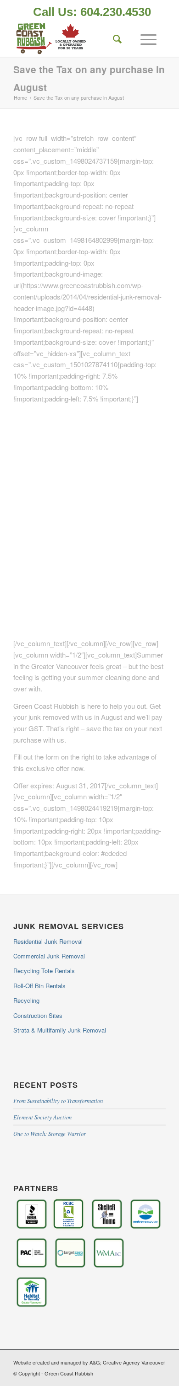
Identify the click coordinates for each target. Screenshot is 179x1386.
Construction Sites (37, 1015)
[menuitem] (92, 13)
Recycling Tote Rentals (44, 970)
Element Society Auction (42, 1117)
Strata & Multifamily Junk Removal (59, 1030)
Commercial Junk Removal (49, 956)
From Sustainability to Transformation (58, 1100)
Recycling (26, 1000)
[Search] (113, 38)
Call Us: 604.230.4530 (92, 12)
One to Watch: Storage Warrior (49, 1133)
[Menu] (144, 38)
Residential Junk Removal (48, 941)
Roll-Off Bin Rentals (39, 985)
